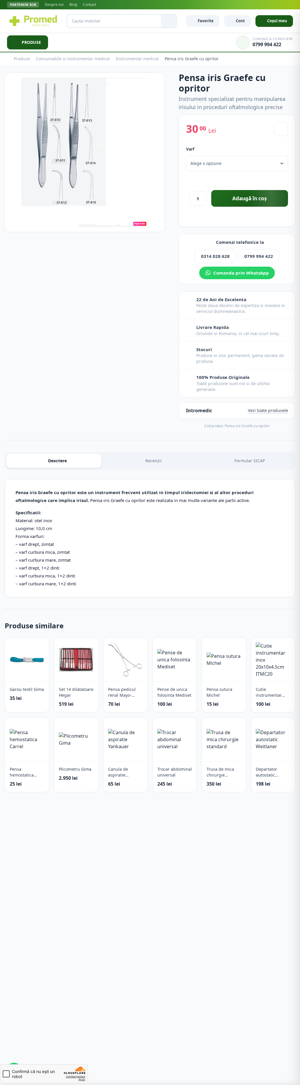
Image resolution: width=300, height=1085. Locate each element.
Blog (73, 4)
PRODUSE (31, 42)
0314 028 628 (215, 256)
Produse (22, 58)
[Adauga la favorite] (281, 129)
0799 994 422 (258, 256)
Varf (190, 149)
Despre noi (54, 4)
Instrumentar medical (137, 58)
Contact (89, 4)
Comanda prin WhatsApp (241, 273)
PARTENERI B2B (23, 4)
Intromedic (199, 410)
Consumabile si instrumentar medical (73, 58)
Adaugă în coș (249, 198)
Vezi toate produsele (268, 410)
